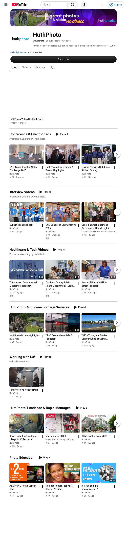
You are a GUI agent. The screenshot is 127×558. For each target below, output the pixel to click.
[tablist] (63, 67)
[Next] (117, 154)
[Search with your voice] (84, 4)
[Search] (72, 4)
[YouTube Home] (19, 4)
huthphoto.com (20, 52)
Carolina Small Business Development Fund (102, 232)
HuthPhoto (14, 174)
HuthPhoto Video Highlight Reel (26, 119)
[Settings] (102, 5)
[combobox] (55, 5)
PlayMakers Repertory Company (59, 439)
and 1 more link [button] (35, 52)
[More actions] (42, 168)
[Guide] (6, 5)
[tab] (14, 67)
